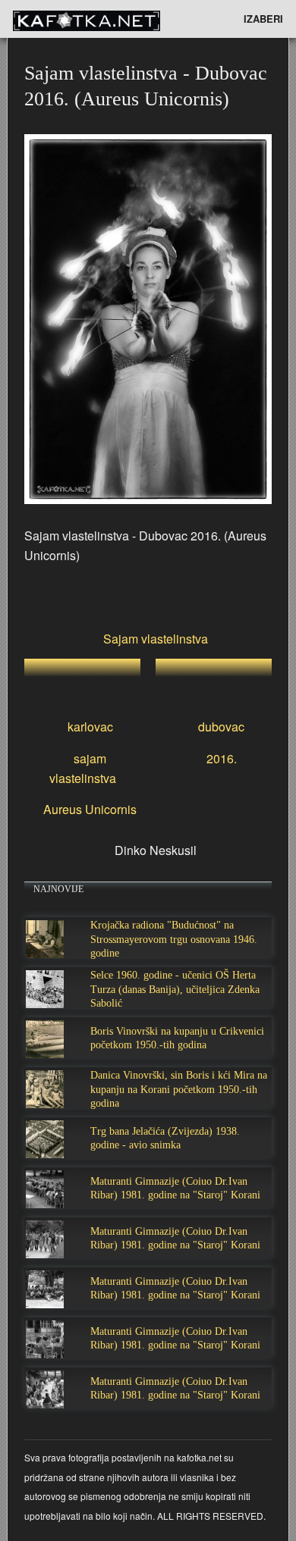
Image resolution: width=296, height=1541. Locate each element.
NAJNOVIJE (58, 889)
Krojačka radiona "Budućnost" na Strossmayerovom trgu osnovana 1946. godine (173, 938)
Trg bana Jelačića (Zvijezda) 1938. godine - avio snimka (165, 1138)
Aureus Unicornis (90, 809)
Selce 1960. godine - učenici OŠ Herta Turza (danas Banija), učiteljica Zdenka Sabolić (175, 988)
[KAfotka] (111, 19)
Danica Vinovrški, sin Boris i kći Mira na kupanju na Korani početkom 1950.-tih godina (178, 1089)
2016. (221, 758)
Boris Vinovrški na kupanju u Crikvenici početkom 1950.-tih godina (177, 1038)
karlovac (90, 726)
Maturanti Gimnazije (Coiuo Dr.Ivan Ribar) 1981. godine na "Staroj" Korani (175, 1188)
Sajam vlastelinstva (155, 638)
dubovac (221, 726)
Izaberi (263, 18)
